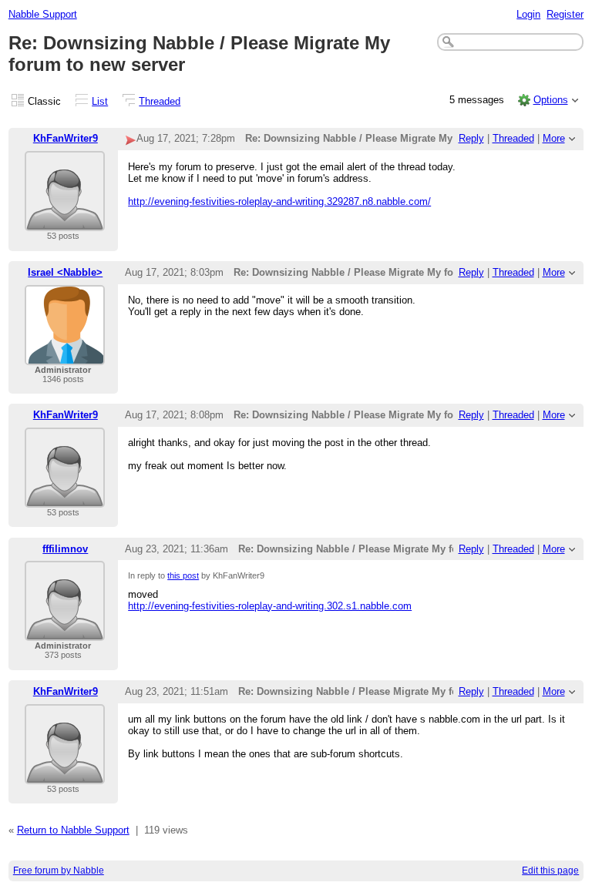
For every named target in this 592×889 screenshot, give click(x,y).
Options (550, 100)
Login (528, 14)
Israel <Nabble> (65, 272)
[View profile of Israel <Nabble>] (65, 355)
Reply (471, 138)
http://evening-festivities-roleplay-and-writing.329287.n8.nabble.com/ (279, 201)
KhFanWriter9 (65, 138)
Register (565, 14)
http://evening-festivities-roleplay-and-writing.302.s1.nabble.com (270, 606)
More (554, 138)
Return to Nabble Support (73, 830)
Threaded (159, 101)
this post (183, 575)
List (100, 101)
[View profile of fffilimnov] (65, 631)
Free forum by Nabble (58, 870)
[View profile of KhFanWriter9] (65, 221)
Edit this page (550, 870)
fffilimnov (65, 549)
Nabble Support (42, 14)
